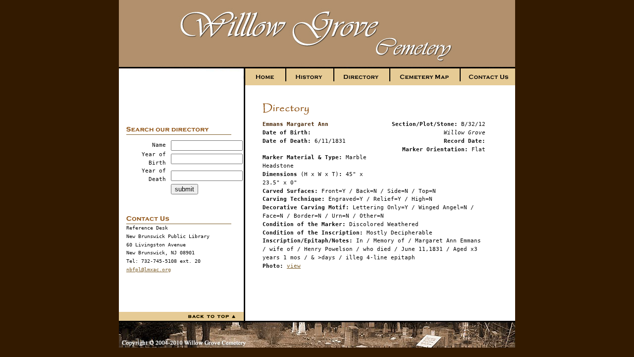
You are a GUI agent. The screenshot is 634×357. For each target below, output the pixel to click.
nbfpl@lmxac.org (148, 269)
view (294, 266)
